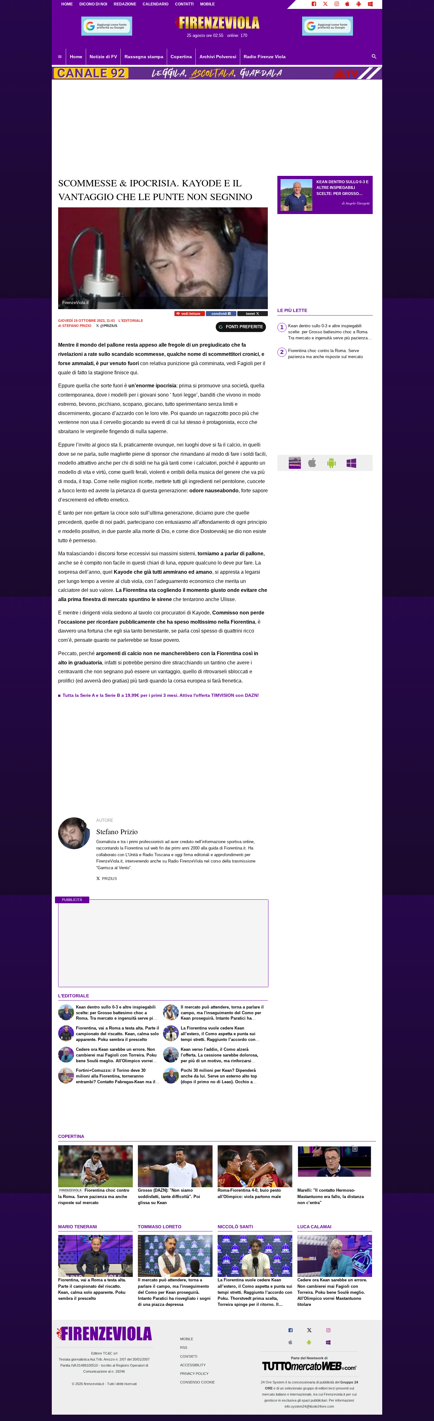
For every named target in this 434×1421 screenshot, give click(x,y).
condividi (220, 313)
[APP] (296, 462)
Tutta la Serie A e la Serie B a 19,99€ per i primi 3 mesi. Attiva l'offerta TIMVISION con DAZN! (161, 695)
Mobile (186, 1339)
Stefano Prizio (77, 326)
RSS (183, 1348)
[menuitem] (59, 57)
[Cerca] (374, 57)
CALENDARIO (155, 4)
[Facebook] (314, 4)
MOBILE (207, 4)
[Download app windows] (370, 4)
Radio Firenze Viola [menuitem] (265, 56)
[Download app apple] (348, 4)
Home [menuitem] (76, 56)
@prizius (108, 326)
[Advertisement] (325, 722)
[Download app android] (358, 4)
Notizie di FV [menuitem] (103, 56)
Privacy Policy (194, 1374)
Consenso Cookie (197, 1382)
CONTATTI (184, 4)
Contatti (188, 1356)
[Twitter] (325, 4)
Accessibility (193, 1365)
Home (67, 4)
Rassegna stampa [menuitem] (144, 56)
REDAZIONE (125, 4)
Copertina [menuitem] (181, 56)
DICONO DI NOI (93, 4)
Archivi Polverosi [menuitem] (218, 56)
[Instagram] (337, 4)
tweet (251, 313)
